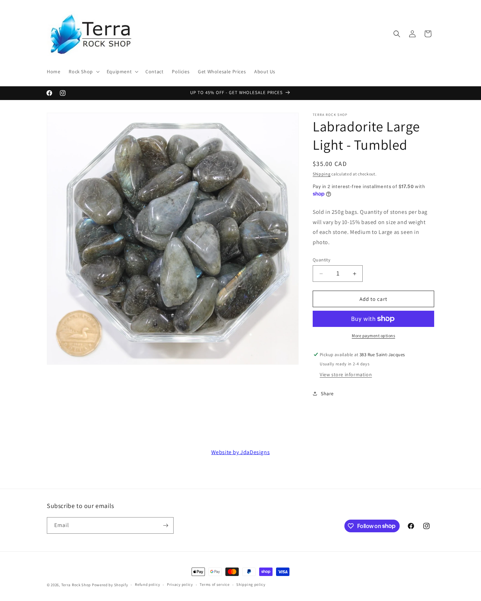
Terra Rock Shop (76, 584)
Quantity (321, 260)
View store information (346, 374)
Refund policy (147, 584)
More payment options (373, 335)
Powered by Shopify (110, 584)
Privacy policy (180, 584)
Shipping (322, 173)
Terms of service (214, 584)
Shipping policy (251, 584)
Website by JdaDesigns (240, 452)
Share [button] (327, 393)
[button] (83, 71)
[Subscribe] (165, 525)
